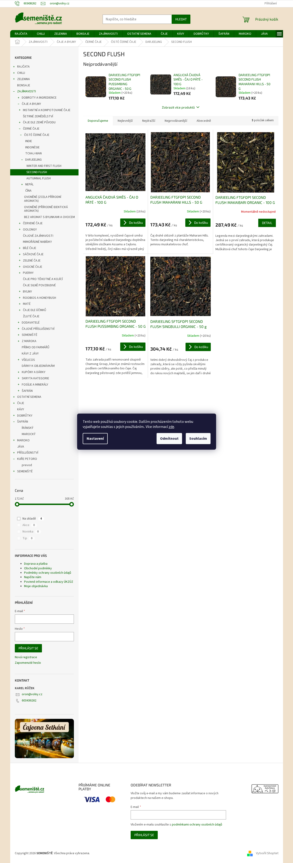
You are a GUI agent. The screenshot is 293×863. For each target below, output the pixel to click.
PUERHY (28, 273)
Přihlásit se (28, 648)
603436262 (29, 700)
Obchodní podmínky (38, 568)
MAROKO (23, 440)
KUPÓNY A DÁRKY (33, 372)
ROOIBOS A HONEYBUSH (39, 298)
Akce (28, 525)
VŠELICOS (28, 360)
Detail (267, 223)
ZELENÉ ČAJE (32, 260)
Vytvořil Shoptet (267, 853)
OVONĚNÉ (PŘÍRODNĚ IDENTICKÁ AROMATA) (46, 209)
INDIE (28, 141)
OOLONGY (30, 229)
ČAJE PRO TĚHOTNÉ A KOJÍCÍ (43, 279)
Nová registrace (26, 657)
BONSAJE (23, 85)
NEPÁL (29, 184)
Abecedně (204, 120)
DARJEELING (33, 159)
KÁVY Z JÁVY (30, 353)
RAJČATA (23, 66)
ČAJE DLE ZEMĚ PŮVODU (39, 122)
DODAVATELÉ (31, 322)
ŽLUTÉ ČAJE (31, 316)
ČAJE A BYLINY (31, 104)
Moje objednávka (36, 586)
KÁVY (20, 409)
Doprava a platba (35, 563)
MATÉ (27, 304)
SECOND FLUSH (36, 172)
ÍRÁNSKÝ (27, 428)
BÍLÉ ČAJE (29, 248)
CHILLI (21, 73)
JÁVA (20, 446)
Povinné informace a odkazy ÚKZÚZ (48, 581)
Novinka (30, 531)
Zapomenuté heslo (28, 663)
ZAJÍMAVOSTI (26, 91)
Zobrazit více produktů (178, 107)
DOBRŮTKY (24, 415)
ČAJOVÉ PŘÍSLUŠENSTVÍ (38, 329)
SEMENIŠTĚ (29, 335)
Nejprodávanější (176, 120)
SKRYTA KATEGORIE (35, 378)
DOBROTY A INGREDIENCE (39, 97)
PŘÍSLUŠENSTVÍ (27, 452)
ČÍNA (28, 190)
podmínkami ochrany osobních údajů (197, 824)
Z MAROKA (29, 341)
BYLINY (27, 291)
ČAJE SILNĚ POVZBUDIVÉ (39, 285)
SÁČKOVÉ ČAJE (33, 254)
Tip (27, 538)
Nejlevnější (125, 120)
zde (171, 426)
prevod (27, 465)
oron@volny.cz (32, 694)
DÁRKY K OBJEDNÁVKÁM (38, 366)
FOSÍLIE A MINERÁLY (35, 384)
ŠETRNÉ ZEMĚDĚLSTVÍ (38, 116)
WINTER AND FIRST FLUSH (43, 166)
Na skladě (32, 518)
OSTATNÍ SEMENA (29, 397)
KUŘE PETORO (27, 459)
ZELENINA (23, 79)
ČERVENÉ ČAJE (33, 223)
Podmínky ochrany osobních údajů (47, 572)
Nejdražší (148, 120)
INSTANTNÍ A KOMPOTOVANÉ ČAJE (46, 110)
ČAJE (20, 403)
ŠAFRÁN (27, 391)
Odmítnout (169, 438)
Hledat (181, 19)
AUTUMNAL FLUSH (38, 178)
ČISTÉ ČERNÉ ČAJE (36, 135)
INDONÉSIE (32, 147)
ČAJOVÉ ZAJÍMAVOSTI (38, 236)
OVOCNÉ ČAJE (32, 267)
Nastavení (95, 438)
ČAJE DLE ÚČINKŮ (34, 310)
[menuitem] (21, 33)
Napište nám (32, 577)
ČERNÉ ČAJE (31, 128)
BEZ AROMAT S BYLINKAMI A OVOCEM (49, 217)
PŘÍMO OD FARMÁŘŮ (35, 347)
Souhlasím (198, 438)
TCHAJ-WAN (33, 153)
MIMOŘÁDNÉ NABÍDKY (37, 242)
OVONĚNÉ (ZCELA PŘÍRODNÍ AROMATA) (42, 199)
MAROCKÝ (28, 434)
